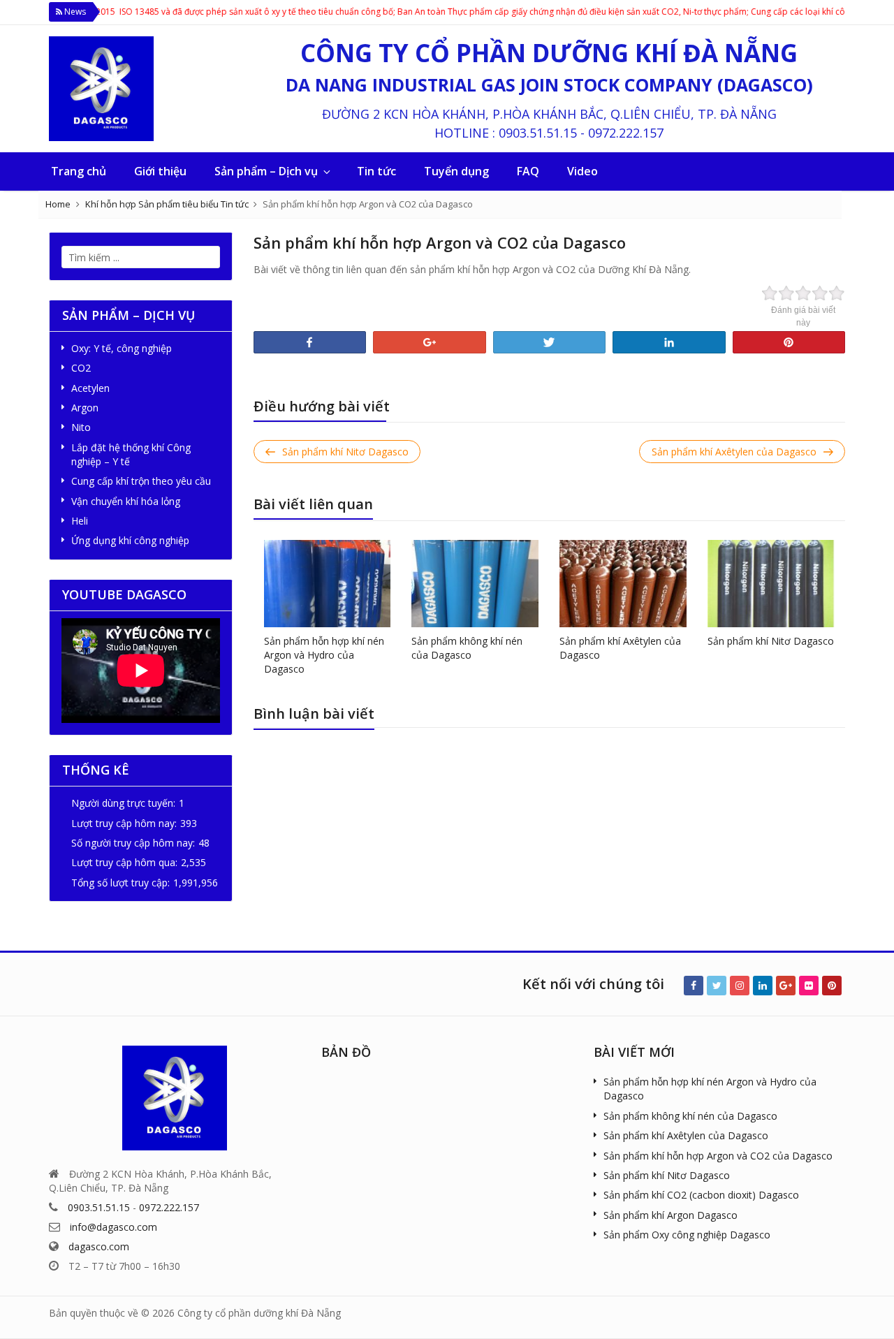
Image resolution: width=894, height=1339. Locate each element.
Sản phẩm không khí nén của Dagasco (466, 647)
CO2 (81, 367)
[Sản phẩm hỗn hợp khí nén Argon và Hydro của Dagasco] (327, 582)
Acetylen (90, 388)
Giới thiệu (160, 171)
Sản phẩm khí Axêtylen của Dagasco (685, 1135)
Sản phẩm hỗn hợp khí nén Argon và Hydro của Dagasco (324, 654)
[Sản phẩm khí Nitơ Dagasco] (771, 582)
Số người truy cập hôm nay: (133, 842)
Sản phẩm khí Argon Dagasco (670, 1215)
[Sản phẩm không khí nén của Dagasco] (474, 582)
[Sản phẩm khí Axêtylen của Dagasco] (623, 582)
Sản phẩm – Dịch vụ (266, 171)
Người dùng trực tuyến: (123, 803)
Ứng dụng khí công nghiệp (130, 540)
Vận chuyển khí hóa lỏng (125, 501)
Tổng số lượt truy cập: (120, 882)
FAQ (528, 171)
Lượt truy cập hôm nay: (124, 823)
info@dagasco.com (113, 1227)
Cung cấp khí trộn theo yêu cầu (141, 481)
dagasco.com (98, 1246)
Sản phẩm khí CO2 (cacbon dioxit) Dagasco (701, 1194)
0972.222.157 (626, 132)
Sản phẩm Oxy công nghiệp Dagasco (686, 1234)
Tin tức (376, 171)
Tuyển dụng (456, 171)
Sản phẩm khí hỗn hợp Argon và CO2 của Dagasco (718, 1155)
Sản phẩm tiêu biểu (178, 204)
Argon (84, 407)
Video (582, 171)
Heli (79, 520)
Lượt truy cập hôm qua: (124, 862)
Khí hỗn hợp (110, 204)
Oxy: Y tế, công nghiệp (121, 348)
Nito (81, 427)
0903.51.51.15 (538, 132)
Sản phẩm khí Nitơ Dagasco (771, 640)
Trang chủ (78, 171)
